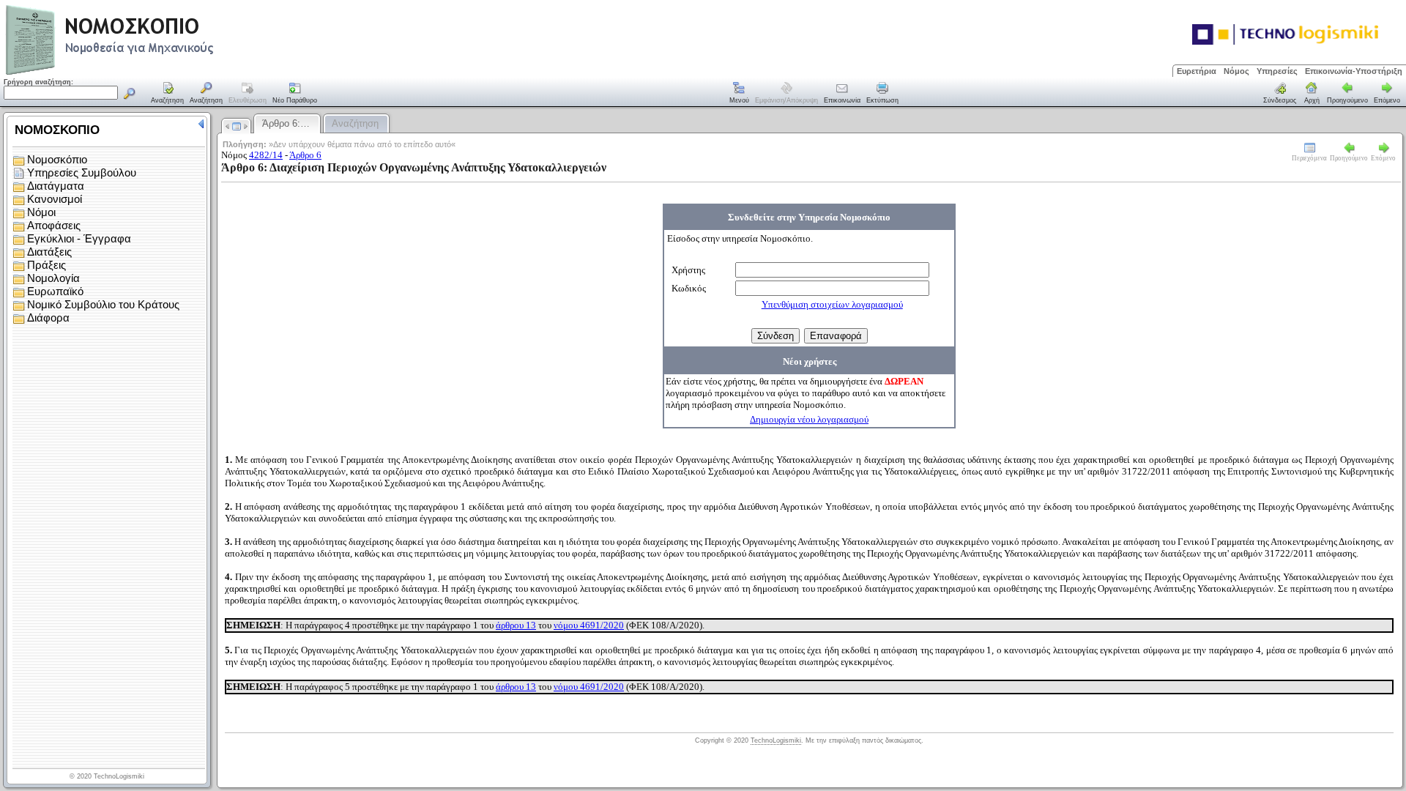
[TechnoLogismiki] (167, 73)
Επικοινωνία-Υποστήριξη (1353, 71)
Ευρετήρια (1196, 71)
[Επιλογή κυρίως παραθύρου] (167, 93)
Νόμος (1236, 71)
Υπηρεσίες (1277, 71)
